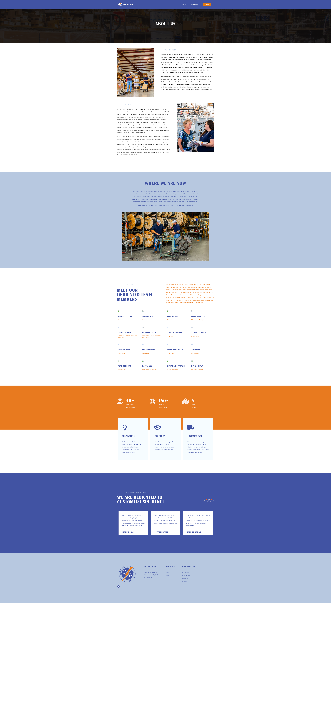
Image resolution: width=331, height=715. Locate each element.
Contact (207, 4)
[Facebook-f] (118, 586)
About (184, 4)
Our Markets (194, 4)
